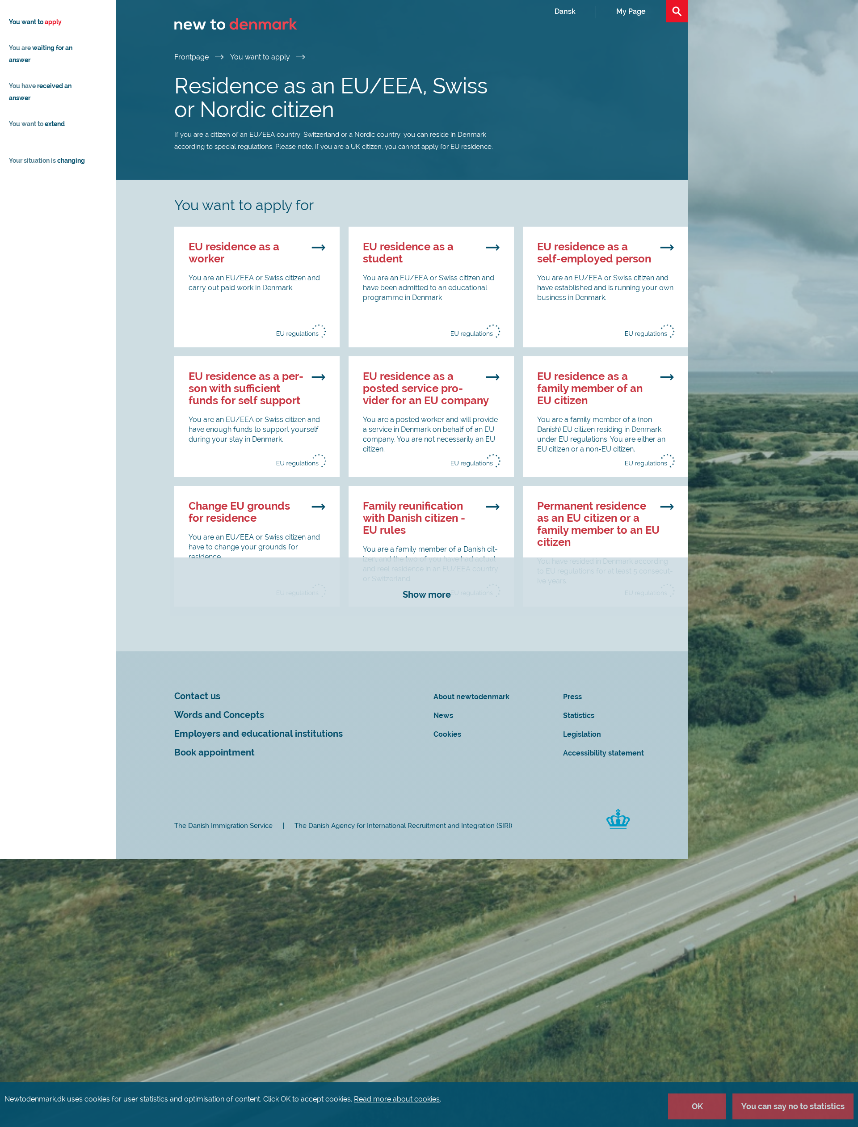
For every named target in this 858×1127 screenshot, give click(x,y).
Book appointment (214, 752)
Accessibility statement (603, 753)
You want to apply (261, 57)
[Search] (677, 11)
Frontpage (192, 57)
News (443, 715)
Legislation (582, 734)
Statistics (578, 715)
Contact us (197, 696)
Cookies (447, 734)
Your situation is (47, 160)
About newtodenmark (471, 696)
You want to (35, 21)
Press (572, 696)
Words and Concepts (219, 715)
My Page (631, 11)
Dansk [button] (565, 11)
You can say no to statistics (793, 1106)
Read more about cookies (397, 1099)
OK (697, 1106)
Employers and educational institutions (258, 734)
